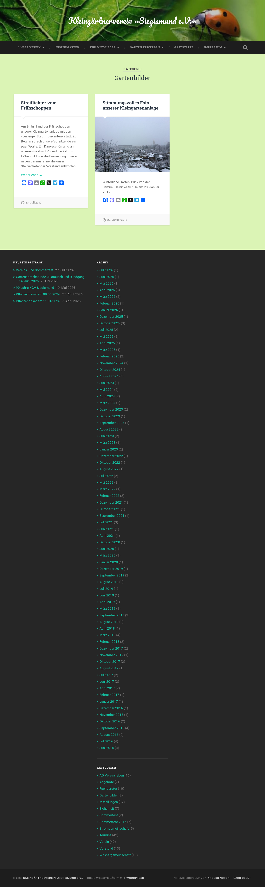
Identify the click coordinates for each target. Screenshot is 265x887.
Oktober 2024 (110, 370)
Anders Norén (219, 877)
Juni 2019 (107, 595)
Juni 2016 (107, 748)
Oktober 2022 (110, 462)
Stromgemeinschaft (114, 828)
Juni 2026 (107, 277)
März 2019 (107, 608)
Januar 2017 (109, 701)
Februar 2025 (109, 356)
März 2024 (107, 403)
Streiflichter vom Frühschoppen (39, 105)
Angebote (107, 782)
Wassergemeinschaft (115, 855)
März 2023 (107, 442)
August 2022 (109, 469)
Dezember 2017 (111, 648)
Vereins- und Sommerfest (34, 270)
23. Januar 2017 (117, 220)
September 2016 (112, 728)
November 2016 (111, 715)
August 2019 (109, 582)
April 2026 (107, 290)
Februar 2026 (109, 303)
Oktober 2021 (110, 509)
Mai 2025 (106, 336)
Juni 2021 (107, 529)
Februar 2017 (109, 695)
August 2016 (109, 735)
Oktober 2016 (110, 721)
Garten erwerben (145, 47)
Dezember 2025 (111, 316)
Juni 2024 (107, 383)
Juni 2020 (107, 549)
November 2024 (111, 363)
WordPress (135, 877)
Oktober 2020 (110, 542)
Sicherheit (107, 808)
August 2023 (109, 429)
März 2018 (107, 635)
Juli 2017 (106, 675)
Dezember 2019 (111, 569)
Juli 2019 (106, 589)
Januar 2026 (109, 310)
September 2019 (112, 575)
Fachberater (108, 788)
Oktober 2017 (110, 662)
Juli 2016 (106, 741)
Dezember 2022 (111, 456)
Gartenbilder (109, 795)
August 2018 (109, 622)
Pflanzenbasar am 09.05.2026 (38, 294)
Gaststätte (183, 47)
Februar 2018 (109, 642)
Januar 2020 (109, 562)
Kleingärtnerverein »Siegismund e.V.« (132, 20)
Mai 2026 (106, 283)
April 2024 (107, 396)
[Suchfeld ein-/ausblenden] (245, 47)
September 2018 (112, 615)
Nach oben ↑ (242, 877)
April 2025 (107, 343)
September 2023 (112, 423)
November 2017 (111, 655)
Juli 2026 (106, 270)
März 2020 (107, 555)
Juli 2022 (106, 476)
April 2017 (107, 688)
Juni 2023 (107, 436)
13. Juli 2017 (34, 202)
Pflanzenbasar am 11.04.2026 (38, 301)
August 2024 (109, 376)
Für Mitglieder (103, 47)
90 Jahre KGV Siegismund (35, 288)
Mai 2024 (106, 390)
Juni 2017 (107, 681)
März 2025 (107, 350)
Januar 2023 (109, 449)
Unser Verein (29, 47)
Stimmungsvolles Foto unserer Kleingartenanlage (130, 105)
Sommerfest (109, 815)
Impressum (213, 47)
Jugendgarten (67, 47)
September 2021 (112, 516)
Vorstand (106, 848)
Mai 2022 (106, 482)
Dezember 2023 (111, 409)
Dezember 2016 (111, 708)
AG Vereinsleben (112, 775)
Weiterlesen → (31, 175)
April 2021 (107, 536)
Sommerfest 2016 (113, 822)
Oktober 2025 (110, 323)
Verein (104, 842)
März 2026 (107, 297)
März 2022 (107, 489)
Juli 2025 (106, 330)
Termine (105, 835)
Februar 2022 (109, 496)
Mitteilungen (109, 802)
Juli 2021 (106, 522)
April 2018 (107, 628)
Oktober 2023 (110, 416)
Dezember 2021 (111, 502)
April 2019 (107, 602)
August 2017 (109, 668)
